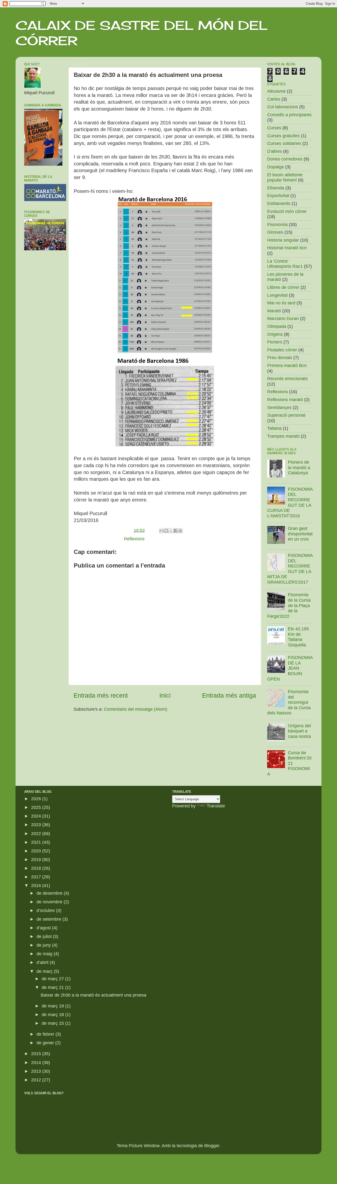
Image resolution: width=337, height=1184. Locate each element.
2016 (36, 885)
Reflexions (134, 538)
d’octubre (46, 910)
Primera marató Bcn (287, 365)
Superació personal (286, 415)
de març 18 (53, 1014)
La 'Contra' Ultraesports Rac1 (285, 264)
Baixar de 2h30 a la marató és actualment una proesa (93, 995)
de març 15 (53, 1023)
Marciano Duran (283, 318)
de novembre (50, 901)
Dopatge (275, 166)
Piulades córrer (282, 349)
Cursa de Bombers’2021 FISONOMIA (289, 763)
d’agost (44, 927)
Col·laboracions (282, 106)
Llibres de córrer (283, 287)
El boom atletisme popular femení (284, 177)
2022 (36, 833)
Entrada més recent (101, 695)
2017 (36, 876)
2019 (36, 859)
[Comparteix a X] (170, 530)
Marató (274, 310)
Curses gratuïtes (283, 135)
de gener (46, 1042)
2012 (36, 1079)
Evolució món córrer (287, 211)
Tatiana (274, 428)
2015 (36, 1053)
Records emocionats (287, 378)
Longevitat (277, 295)
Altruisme (276, 91)
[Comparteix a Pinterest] (180, 530)
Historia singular (283, 240)
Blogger (211, 1145)
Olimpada (276, 326)
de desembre (50, 893)
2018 (36, 868)
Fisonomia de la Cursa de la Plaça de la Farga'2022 (289, 605)
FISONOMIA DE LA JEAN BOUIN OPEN (290, 668)
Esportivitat (278, 195)
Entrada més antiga (229, 695)
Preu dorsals (279, 357)
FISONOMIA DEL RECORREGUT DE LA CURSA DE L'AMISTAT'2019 (290, 502)
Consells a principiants (289, 114)
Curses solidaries (284, 143)
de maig (45, 953)
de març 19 (53, 1005)
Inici (165, 695)
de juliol (45, 936)
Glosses (275, 232)
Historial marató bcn (287, 247)
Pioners (274, 342)
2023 (36, 824)
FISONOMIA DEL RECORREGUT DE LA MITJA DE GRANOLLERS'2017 (290, 569)
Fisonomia (277, 224)
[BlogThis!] (166, 530)
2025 (36, 807)
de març (45, 971)
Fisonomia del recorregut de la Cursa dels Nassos (289, 702)
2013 (36, 1071)
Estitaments (278, 203)
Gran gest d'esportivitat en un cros (300, 534)
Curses (274, 127)
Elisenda (275, 187)
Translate (216, 805)
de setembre (49, 919)
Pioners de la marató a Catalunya (299, 467)
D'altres (274, 151)
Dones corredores (284, 159)
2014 (36, 1062)
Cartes (273, 99)
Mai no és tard (281, 302)
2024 (36, 816)
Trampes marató (283, 436)
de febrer (46, 1034)
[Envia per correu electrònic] (161, 530)
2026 (36, 798)
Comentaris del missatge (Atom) (135, 709)
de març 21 (53, 987)
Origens (275, 334)
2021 (36, 842)
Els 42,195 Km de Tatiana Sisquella (298, 636)
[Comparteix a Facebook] (175, 530)
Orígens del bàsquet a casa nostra (299, 731)
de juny (44, 945)
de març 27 (53, 978)
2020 (36, 850)
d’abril (43, 962)
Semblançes (279, 407)
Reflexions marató (285, 399)
